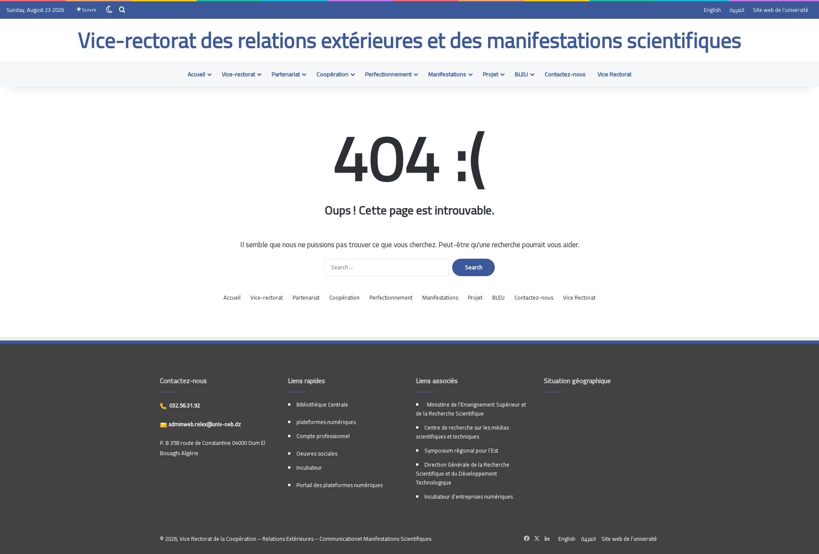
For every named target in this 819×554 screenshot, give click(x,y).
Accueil (196, 74)
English (712, 10)
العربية (736, 10)
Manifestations (447, 74)
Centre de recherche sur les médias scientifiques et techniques (462, 431)
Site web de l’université (780, 10)
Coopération (333, 74)
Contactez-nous (565, 74)
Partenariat (286, 74)
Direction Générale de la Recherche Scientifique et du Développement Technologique (462, 473)
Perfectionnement (388, 74)
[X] (536, 539)
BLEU (521, 74)
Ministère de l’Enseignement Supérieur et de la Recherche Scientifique (471, 408)
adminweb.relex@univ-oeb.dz (204, 424)
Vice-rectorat (238, 74)
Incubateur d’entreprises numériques (468, 496)
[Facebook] (526, 539)
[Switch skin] (109, 9)
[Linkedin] (547, 539)
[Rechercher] (122, 9)
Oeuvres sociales (316, 453)
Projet (490, 74)
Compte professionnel (323, 436)
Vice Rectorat (614, 74)
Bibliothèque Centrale (322, 404)
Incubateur (309, 467)
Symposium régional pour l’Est (461, 450)
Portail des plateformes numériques (339, 485)
